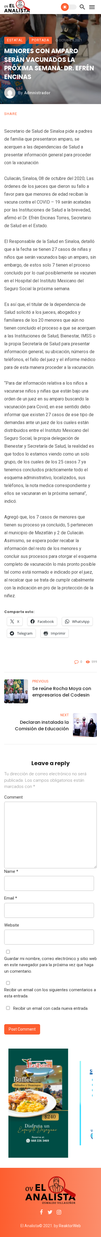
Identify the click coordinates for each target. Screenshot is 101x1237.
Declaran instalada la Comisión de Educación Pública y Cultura (42, 725)
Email (10, 898)
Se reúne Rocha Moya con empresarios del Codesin (61, 691)
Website (11, 925)
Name (11, 871)
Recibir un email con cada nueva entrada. (50, 1008)
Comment (13, 797)
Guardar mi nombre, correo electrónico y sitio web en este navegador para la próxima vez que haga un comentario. (50, 965)
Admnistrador (37, 93)
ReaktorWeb (70, 1226)
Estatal (15, 40)
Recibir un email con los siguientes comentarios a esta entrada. (50, 993)
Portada (40, 40)
